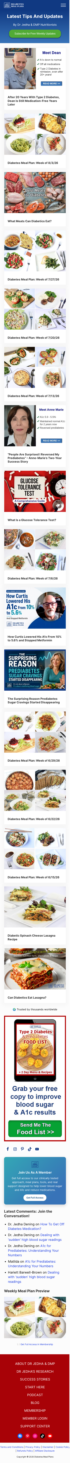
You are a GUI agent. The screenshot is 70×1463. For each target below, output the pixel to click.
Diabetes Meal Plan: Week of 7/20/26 (34, 337)
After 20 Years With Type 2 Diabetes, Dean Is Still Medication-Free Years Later (33, 100)
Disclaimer (47, 1447)
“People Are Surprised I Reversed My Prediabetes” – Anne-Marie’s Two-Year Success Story (35, 458)
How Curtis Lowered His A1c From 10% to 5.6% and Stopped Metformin (35, 638)
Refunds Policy (25, 1450)
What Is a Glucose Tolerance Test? (32, 520)
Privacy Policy (32, 1447)
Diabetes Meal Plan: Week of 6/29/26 (34, 760)
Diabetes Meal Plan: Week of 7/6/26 (33, 578)
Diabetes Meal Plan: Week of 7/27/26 (33, 279)
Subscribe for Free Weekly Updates (35, 33)
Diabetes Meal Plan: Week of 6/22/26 (34, 819)
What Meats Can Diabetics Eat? (30, 221)
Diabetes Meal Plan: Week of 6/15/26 (33, 877)
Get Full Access (34, 1197)
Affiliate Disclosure (45, 1450)
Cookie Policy (63, 1447)
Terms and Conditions (12, 1447)
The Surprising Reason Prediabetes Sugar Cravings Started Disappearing (34, 700)
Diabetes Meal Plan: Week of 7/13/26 (33, 396)
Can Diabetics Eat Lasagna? (27, 997)
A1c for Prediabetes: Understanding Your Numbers (33, 1250)
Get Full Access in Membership (37, 1344)
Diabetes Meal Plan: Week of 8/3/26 (33, 163)
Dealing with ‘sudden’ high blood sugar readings (33, 1277)
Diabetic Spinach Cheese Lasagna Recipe (31, 937)
